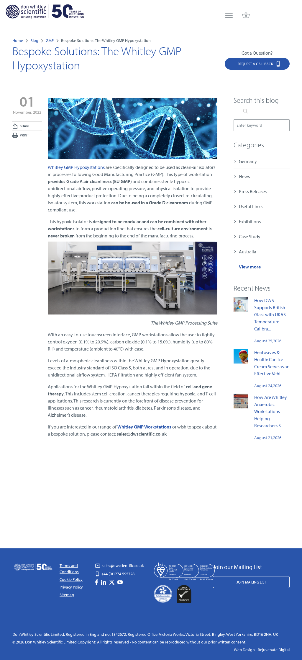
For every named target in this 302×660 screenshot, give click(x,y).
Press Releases (253, 191)
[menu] (229, 16)
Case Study (249, 236)
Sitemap (67, 594)
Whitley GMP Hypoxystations (76, 167)
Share (24, 126)
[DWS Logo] (44, 12)
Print (24, 135)
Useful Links (250, 206)
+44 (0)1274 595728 (117, 573)
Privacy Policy (71, 587)
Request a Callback (256, 63)
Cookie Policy (71, 579)
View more (250, 267)
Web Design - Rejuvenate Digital (262, 649)
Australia (247, 252)
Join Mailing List (251, 582)
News (244, 176)
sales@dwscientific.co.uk (122, 565)
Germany (248, 161)
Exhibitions (250, 221)
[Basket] (246, 16)
